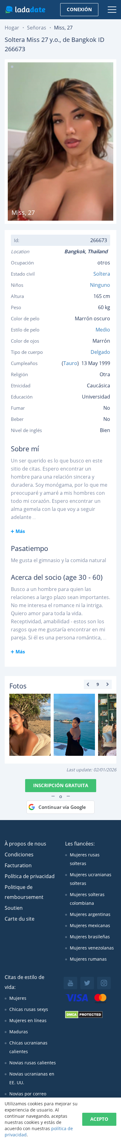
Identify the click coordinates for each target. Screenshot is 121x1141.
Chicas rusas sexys (28, 1009)
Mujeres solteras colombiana (87, 898)
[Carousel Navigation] (98, 684)
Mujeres (17, 998)
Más (20, 531)
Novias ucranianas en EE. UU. (31, 1078)
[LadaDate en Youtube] (70, 983)
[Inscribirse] (30, 725)
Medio (103, 329)
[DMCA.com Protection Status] (84, 1017)
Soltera (101, 273)
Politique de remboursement (24, 892)
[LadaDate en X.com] (87, 983)
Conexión (79, 9)
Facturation (18, 865)
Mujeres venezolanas (92, 948)
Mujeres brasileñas (90, 937)
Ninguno (100, 285)
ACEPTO (99, 1119)
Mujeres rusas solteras (85, 859)
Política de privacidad (30, 876)
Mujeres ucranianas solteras (90, 879)
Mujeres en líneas (28, 1020)
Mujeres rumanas (88, 959)
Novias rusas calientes (32, 1063)
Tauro (70, 363)
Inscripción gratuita (60, 785)
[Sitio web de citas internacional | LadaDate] (25, 9)
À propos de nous (25, 843)
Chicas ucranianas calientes (28, 1047)
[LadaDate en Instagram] (104, 983)
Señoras (36, 27)
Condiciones (19, 854)
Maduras (18, 1032)
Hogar (12, 27)
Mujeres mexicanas (90, 925)
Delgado (100, 352)
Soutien (14, 907)
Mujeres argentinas (90, 914)
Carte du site (19, 918)
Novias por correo (27, 1094)
